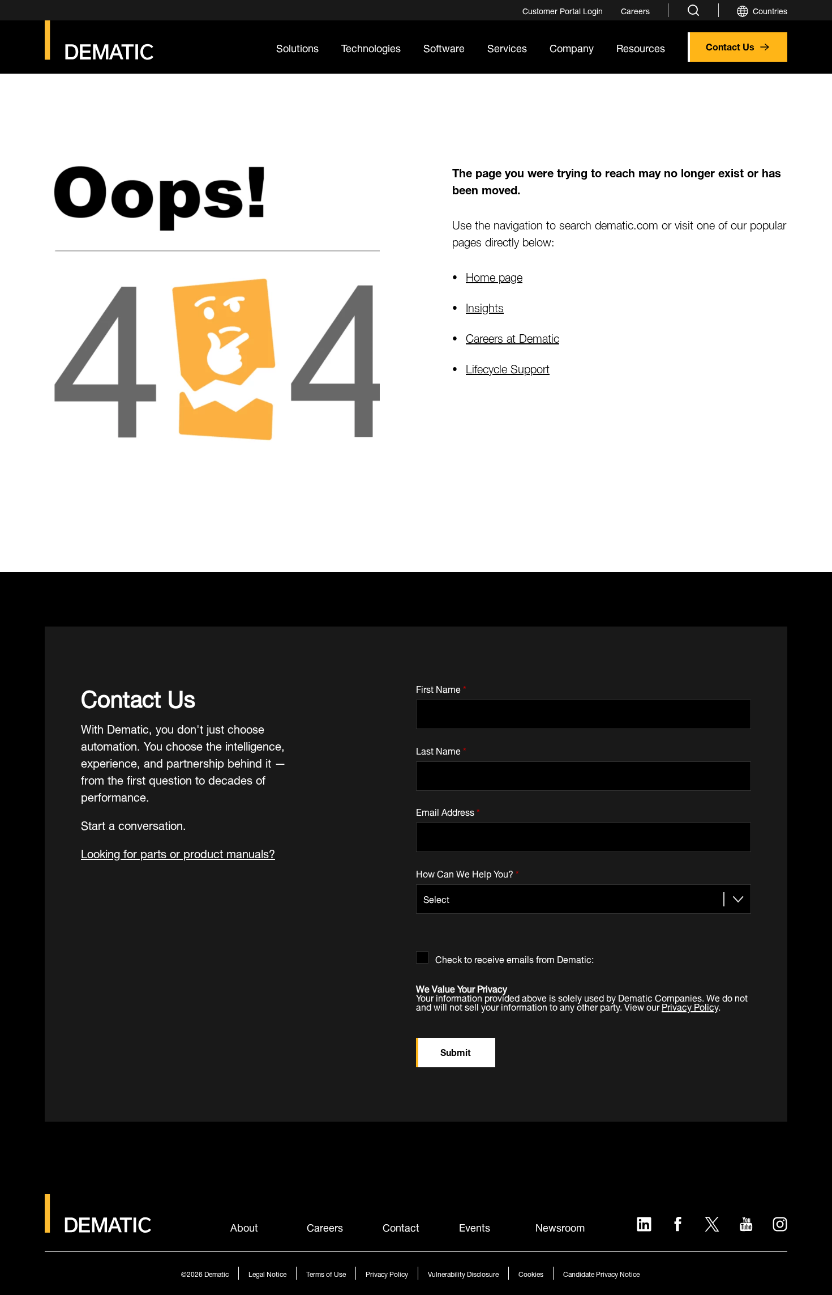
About (244, 1226)
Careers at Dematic (512, 337)
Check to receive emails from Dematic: (514, 957)
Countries (770, 10)
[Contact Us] (99, 40)
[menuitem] (562, 10)
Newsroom (560, 1226)
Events (474, 1226)
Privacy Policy (690, 1006)
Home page (494, 276)
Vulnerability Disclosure (463, 1273)
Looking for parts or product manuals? (178, 852)
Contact (401, 1226)
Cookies (530, 1273)
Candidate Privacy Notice (601, 1273)
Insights (485, 306)
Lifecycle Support (508, 367)
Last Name (441, 749)
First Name (441, 687)
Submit (455, 1051)
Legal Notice (267, 1273)
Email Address (448, 810)
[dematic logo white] (98, 1226)
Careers (325, 1226)
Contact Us (730, 45)
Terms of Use (326, 1273)
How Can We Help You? (467, 871)
